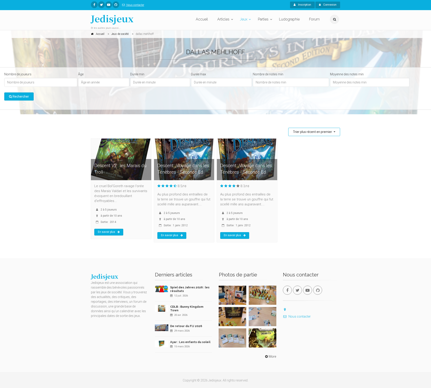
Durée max (198, 74)
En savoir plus (106, 231)
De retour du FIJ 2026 (186, 326)
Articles (223, 19)
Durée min (137, 74)
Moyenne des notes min (347, 74)
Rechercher (20, 96)
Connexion (329, 4)
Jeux (243, 19)
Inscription (304, 4)
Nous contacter (135, 5)
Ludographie (289, 19)
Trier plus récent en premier (313, 132)
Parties (263, 19)
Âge (81, 74)
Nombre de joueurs (17, 74)
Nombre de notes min (268, 74)
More (272, 356)
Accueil (202, 19)
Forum (314, 19)
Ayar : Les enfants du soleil (190, 342)
